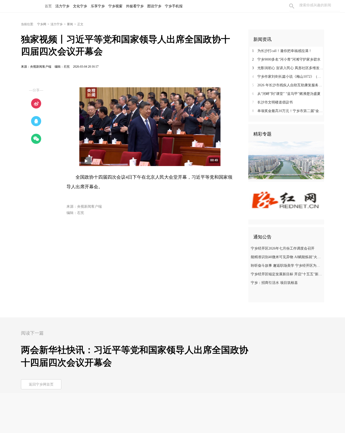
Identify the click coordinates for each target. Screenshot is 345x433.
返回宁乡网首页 (41, 384)
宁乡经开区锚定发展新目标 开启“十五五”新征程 (287, 274)
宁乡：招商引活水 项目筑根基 (274, 283)
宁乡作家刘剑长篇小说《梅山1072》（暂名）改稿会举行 (288, 76)
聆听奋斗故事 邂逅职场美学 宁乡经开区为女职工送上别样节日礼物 (287, 265)
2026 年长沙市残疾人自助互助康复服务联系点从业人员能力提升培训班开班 (288, 85)
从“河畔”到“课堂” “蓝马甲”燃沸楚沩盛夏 (286, 94)
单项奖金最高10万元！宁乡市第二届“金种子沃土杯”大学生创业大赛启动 (288, 111)
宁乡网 (41, 24)
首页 (48, 6)
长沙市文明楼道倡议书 (272, 102)
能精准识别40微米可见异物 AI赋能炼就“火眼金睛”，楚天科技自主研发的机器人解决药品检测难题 (287, 257)
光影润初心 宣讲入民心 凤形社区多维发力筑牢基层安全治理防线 (288, 68)
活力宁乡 (57, 24)
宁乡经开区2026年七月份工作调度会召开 (282, 248)
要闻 (70, 24)
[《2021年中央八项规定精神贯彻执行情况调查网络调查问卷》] (286, 200)
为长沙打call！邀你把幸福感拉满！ (282, 51)
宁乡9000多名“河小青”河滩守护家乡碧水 (286, 59)
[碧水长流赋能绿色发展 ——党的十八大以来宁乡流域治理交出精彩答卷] (286, 160)
